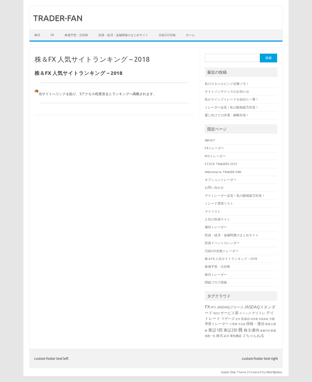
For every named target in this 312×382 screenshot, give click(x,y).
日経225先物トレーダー (221, 251)
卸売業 (254, 319)
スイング (245, 313)
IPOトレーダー (215, 156)
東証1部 (215, 330)
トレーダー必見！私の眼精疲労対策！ (232, 107)
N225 (216, 313)
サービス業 (229, 313)
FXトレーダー (214, 148)
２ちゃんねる (253, 335)
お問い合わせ (214, 187)
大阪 (272, 318)
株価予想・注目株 (76, 35)
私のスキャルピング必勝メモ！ (227, 83)
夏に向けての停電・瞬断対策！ (227, 115)
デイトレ (258, 313)
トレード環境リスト (219, 203)
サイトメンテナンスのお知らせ (227, 91)
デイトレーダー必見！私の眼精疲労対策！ (235, 195)
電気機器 (236, 335)
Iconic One (228, 372)
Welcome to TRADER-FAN (223, 172)
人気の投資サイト (217, 219)
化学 (237, 319)
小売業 (233, 323)
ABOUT (210, 140)
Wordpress (274, 372)
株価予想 (265, 330)
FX (52, 35)
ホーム (190, 35)
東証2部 (230, 330)
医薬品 (245, 318)
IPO (213, 307)
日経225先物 (167, 35)
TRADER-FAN (58, 17)
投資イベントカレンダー (222, 243)
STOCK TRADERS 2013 (221, 164)
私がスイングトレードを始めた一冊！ (232, 99)
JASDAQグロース (230, 307)
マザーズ (228, 319)
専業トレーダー (217, 324)
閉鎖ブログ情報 (216, 282)
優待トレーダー (216, 227)
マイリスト (213, 211)
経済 (226, 335)
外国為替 (263, 319)
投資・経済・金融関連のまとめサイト (123, 35)
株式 (37, 35)
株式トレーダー (216, 274)
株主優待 (251, 330)
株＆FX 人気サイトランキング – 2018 (231, 258)
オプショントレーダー (220, 179)
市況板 (241, 324)
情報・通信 (255, 324)
